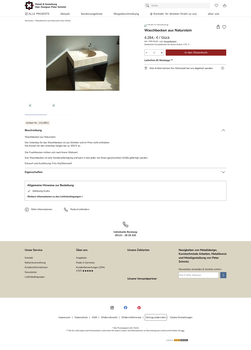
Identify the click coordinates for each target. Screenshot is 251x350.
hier (182, 330)
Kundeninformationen (36, 267)
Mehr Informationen (41, 209)
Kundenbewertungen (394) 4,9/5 (90, 269)
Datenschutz (81, 317)
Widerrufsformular (131, 317)
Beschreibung (33, 130)
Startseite (29, 21)
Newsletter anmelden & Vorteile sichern (200, 269)
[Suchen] (148, 5)
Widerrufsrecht (109, 317)
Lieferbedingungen (35, 277)
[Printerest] (139, 308)
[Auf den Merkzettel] (224, 27)
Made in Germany (85, 262)
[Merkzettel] (216, 5)
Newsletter (31, 272)
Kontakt (29, 257)
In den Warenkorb (196, 52)
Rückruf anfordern (79, 209)
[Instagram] (112, 308)
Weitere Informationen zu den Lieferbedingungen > (55, 196)
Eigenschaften (34, 172)
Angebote (81, 257)
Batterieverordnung (35, 262)
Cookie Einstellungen (181, 317)
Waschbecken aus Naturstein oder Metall (52, 21)
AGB (94, 317)
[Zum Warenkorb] (224, 5)
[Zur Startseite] (45, 5)
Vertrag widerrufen (156, 317)
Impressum (64, 317)
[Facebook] (126, 308)
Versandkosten (170, 41)
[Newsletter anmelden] (223, 275)
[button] (218, 27)
